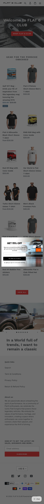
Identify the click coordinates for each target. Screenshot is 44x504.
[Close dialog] (41, 239)
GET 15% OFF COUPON (14, 258)
